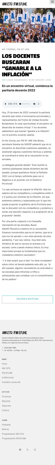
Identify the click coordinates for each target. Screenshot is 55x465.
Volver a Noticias (27, 299)
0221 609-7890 (10, 348)
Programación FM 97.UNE (14, 438)
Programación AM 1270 (13, 434)
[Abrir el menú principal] (52, 2)
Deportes (6, 405)
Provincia (6, 396)
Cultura (5, 410)
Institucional (7, 377)
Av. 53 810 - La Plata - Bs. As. (15, 350)
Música (5, 429)
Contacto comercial (11, 382)
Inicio (4, 363)
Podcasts (6, 424)
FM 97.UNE (7, 373)
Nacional (6, 401)
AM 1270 (6, 368)
